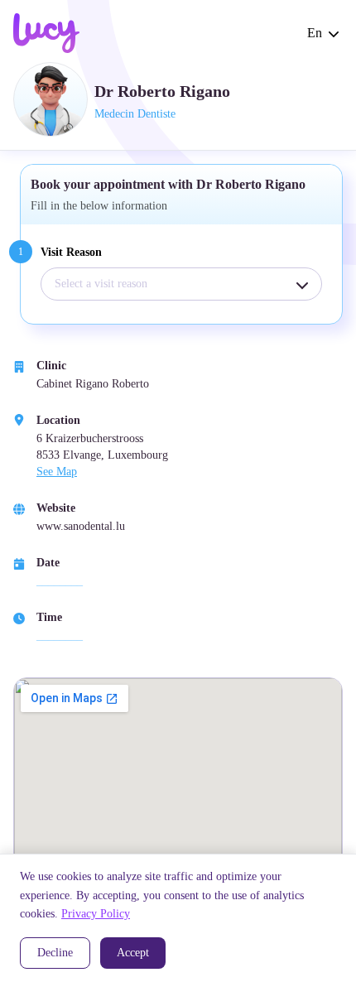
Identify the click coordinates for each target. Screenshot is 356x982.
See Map (56, 471)
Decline (55, 952)
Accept (133, 952)
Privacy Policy (95, 913)
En (314, 33)
